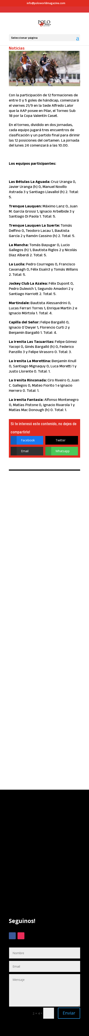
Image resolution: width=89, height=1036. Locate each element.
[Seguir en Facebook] (12, 935)
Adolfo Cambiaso (25, 600)
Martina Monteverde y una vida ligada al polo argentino (44, 651)
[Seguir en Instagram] (20, 935)
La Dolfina (67, 600)
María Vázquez (24, 603)
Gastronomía (48, 600)
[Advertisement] (44, 862)
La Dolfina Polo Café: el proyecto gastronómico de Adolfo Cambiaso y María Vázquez (42, 579)
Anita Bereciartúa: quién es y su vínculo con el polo (43, 718)
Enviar (69, 1013)
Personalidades (38, 522)
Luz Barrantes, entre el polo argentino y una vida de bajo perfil (44, 503)
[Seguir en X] (29, 935)
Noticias (17, 48)
